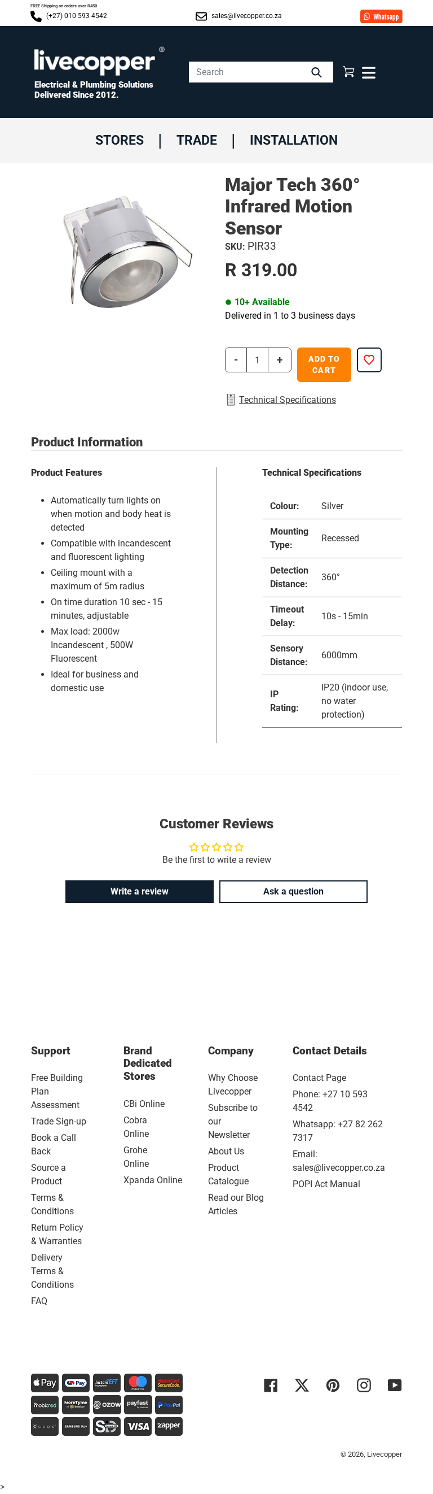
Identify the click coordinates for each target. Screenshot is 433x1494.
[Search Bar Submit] (318, 72)
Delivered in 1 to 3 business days (290, 315)
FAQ (39, 1301)
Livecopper (384, 1454)
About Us (226, 1151)
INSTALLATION (294, 140)
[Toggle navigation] (367, 71)
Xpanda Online (152, 1180)
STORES (119, 140)
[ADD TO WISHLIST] (369, 360)
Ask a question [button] (293, 891)
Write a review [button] (140, 891)
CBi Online (144, 1103)
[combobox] (261, 72)
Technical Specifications (287, 399)
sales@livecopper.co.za (246, 16)
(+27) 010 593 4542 (76, 16)
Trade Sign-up (58, 1121)
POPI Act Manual (326, 1184)
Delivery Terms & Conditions (52, 1271)
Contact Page (319, 1077)
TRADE (196, 140)
